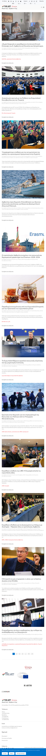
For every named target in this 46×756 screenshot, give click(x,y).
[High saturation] (20, 1)
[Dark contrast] (13, 1)
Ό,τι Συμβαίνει (27, 157)
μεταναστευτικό (15, 431)
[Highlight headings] (32, 1)
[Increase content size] (14, 3)
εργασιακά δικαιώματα (20, 644)
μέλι (9, 321)
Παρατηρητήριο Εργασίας (17, 49)
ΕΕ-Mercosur (5, 321)
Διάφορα (40, 102)
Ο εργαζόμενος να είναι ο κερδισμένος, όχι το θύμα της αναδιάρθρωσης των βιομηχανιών (22, 631)
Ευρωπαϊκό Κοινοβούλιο (17, 375)
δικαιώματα (11, 539)
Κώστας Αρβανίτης (16, 59)
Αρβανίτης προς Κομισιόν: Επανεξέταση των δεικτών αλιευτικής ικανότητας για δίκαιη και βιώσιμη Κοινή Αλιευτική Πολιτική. (21, 204)
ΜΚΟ (21, 431)
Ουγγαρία (6, 485)
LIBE (3, 431)
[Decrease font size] (17, 3)
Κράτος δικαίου (8, 431)
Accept (4, 753)
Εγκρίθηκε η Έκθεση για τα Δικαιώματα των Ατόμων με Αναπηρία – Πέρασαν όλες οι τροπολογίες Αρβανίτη (22, 526)
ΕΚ (2, 113)
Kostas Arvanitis (12, 48)
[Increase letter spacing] (32, 3)
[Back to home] (9, 7)
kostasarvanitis (12, 583)
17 (28, 653)
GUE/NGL (4, 59)
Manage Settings (21, 753)
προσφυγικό (25, 431)
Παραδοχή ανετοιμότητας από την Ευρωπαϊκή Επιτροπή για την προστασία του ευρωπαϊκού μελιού (22, 308)
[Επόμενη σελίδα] (32, 654)
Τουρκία (13, 113)
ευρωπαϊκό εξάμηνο (6, 375)
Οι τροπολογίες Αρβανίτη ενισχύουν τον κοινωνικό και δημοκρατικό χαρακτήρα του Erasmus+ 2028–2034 (22, 256)
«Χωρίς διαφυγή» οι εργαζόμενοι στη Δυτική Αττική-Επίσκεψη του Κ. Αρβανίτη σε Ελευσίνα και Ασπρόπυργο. (22, 45)
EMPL (3, 539)
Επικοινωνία (5, 740)
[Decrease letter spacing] (29, 3)
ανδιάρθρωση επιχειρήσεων (8, 644)
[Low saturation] (18, 1)
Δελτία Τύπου (35, 48)
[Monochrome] (11, 1)
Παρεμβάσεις (14, 366)
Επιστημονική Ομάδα (7, 738)
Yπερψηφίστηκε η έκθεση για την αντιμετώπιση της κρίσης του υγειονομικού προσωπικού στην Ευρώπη (21, 153)
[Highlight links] (29, 1)
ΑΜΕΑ (6, 539)
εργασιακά (9, 59)
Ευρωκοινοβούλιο (5, 103)
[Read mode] (36, 1)
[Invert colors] (9, 1)
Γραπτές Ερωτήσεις (36, 208)
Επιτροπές (4, 157)
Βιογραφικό (4, 736)
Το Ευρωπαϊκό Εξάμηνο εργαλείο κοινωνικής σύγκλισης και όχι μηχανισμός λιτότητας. (22, 362)
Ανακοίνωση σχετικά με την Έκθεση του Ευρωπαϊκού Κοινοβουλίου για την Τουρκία (21, 99)
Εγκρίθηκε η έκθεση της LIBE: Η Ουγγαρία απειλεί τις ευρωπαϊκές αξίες (21, 472)
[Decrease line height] (23, 3)
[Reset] (35, 3)
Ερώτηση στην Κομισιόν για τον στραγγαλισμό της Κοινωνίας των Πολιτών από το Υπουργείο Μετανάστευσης (20, 417)
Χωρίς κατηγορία (22, 103)
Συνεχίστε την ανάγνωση (7, 63)
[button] (41, 7)
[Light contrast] (16, 1)
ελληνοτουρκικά (7, 113)
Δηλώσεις (40, 156)
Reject (11, 753)
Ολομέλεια (18, 530)
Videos (33, 583)
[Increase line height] (26, 3)
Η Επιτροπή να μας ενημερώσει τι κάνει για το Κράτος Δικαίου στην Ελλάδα (21, 580)
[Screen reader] (34, 1)
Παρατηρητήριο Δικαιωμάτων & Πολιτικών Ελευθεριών (32, 530)
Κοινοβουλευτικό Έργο (6, 49)
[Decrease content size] (12, 3)
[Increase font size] (20, 3)
